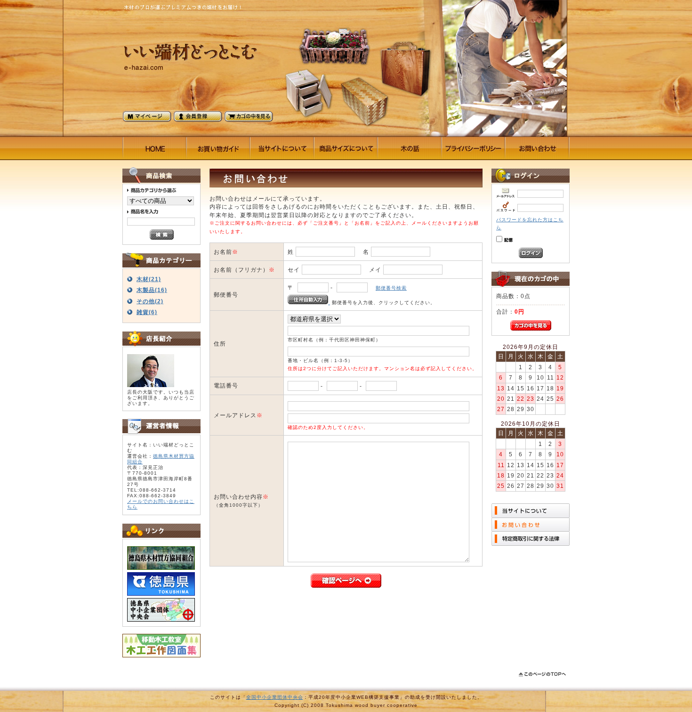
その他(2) (150, 301)
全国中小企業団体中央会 (274, 697)
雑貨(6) (147, 312)
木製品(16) (152, 290)
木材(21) (149, 279)
